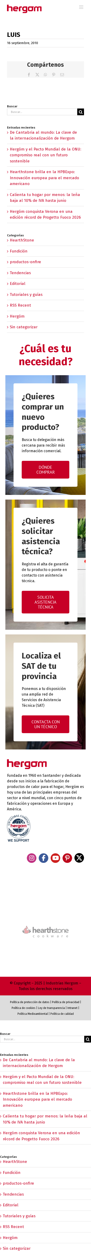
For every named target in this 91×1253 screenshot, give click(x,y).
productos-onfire (25, 261)
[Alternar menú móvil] (81, 7)
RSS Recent (20, 305)
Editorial (17, 283)
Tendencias (20, 272)
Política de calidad (62, 1013)
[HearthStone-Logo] (45, 911)
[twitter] (79, 858)
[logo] (45, 925)
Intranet (72, 1008)
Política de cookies (23, 1008)
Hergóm (17, 316)
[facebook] (43, 858)
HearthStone (22, 240)
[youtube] (55, 858)
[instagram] (31, 858)
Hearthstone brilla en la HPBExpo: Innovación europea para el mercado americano (44, 177)
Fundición (19, 251)
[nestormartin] (45, 945)
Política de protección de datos (29, 1002)
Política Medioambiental (33, 1013)
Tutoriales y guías (26, 294)
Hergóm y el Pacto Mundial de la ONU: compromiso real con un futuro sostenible (45, 155)
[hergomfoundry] (45, 892)
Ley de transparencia (51, 1008)
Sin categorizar (24, 327)
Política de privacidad (65, 1002)
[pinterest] (67, 858)
